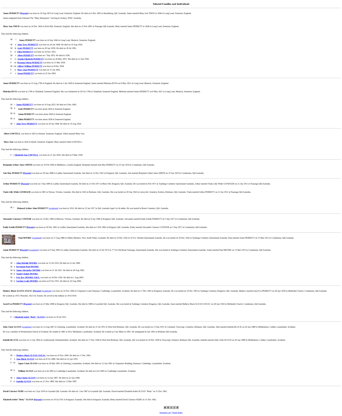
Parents (24, 13)
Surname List (165, 412)
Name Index (177, 412)
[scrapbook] (53, 208)
